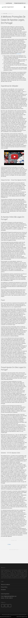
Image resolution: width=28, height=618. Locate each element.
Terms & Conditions (5, 584)
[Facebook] (5, 1)
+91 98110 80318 (8, 598)
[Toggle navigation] (24, 7)
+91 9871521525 (8, 3)
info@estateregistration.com (20, 3)
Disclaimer (3, 589)
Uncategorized (10, 13)
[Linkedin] (7, 1)
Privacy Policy (4, 587)
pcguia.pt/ (18, 53)
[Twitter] (3, 1)
